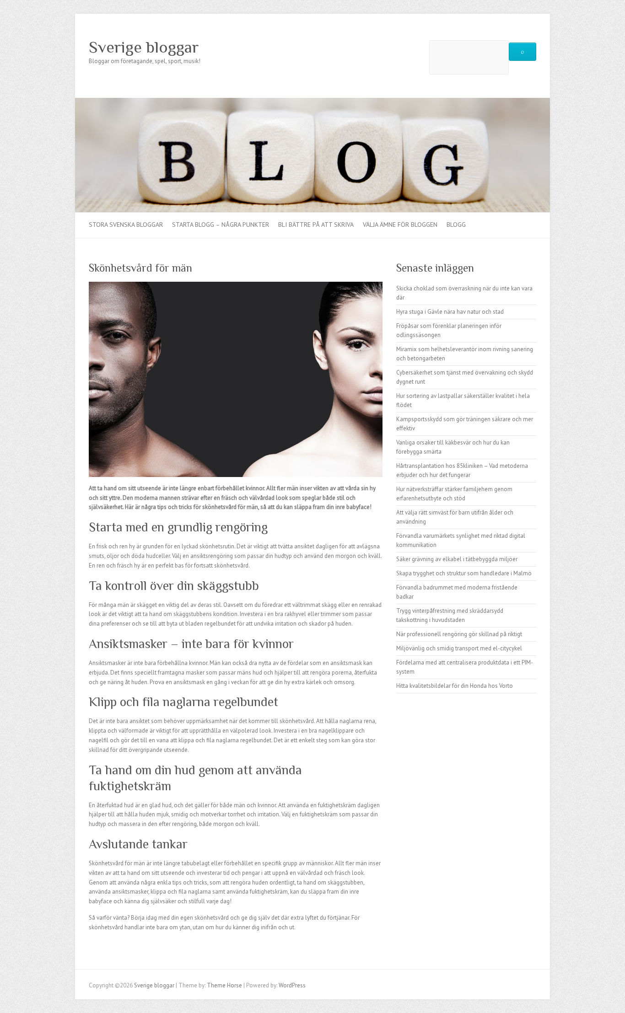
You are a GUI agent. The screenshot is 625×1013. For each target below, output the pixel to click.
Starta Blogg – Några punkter (220, 224)
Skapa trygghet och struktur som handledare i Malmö (464, 573)
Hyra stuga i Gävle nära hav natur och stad (450, 312)
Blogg (456, 224)
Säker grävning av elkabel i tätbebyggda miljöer (456, 559)
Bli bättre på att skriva (316, 224)
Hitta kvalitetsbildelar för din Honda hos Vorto (454, 686)
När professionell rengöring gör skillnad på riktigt (459, 634)
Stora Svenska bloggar (126, 224)
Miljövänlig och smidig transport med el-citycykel (459, 648)
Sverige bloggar (144, 47)
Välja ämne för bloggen (400, 224)
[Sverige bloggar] (312, 102)
